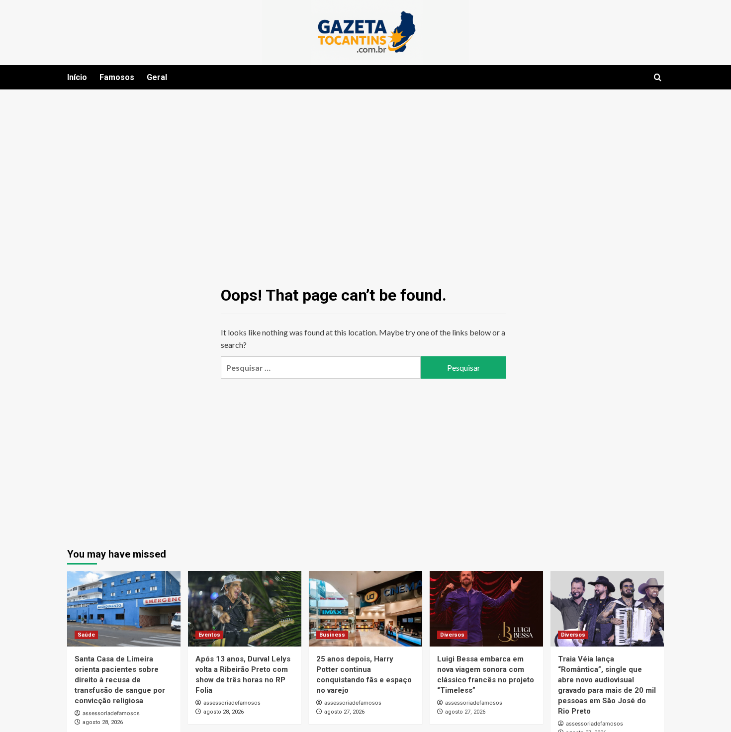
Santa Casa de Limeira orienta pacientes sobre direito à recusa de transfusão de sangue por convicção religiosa (120, 679)
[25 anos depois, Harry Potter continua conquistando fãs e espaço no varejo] (365, 609)
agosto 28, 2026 (103, 722)
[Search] (657, 77)
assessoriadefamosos (111, 713)
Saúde (86, 635)
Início (77, 77)
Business (332, 635)
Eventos (209, 635)
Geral (157, 77)
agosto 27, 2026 (344, 712)
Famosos (116, 77)
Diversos (452, 635)
